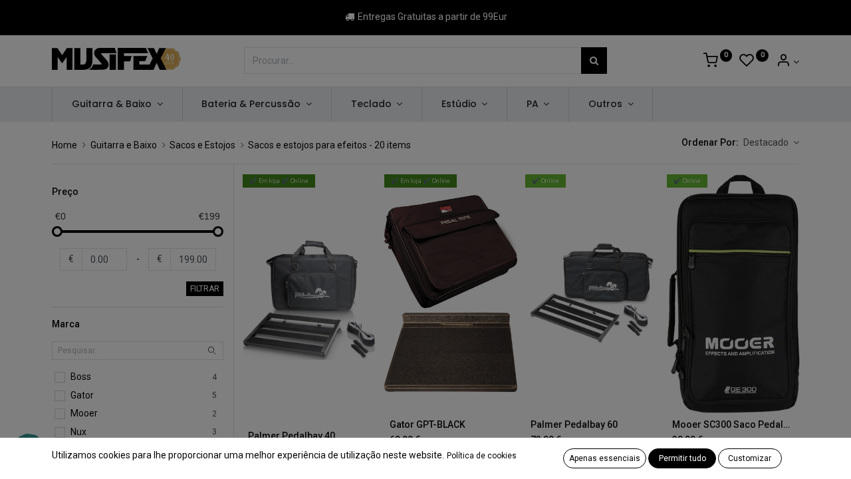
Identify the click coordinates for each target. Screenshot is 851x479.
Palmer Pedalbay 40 (291, 435)
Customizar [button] (749, 458)
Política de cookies (482, 455)
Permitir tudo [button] (682, 458)
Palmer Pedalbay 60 (574, 424)
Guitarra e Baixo (123, 145)
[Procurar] (594, 60)
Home (64, 145)
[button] (771, 143)
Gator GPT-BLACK (427, 424)
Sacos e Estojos (202, 145)
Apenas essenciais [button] (604, 458)
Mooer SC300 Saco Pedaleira (733, 424)
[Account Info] (787, 62)
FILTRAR (204, 288)
